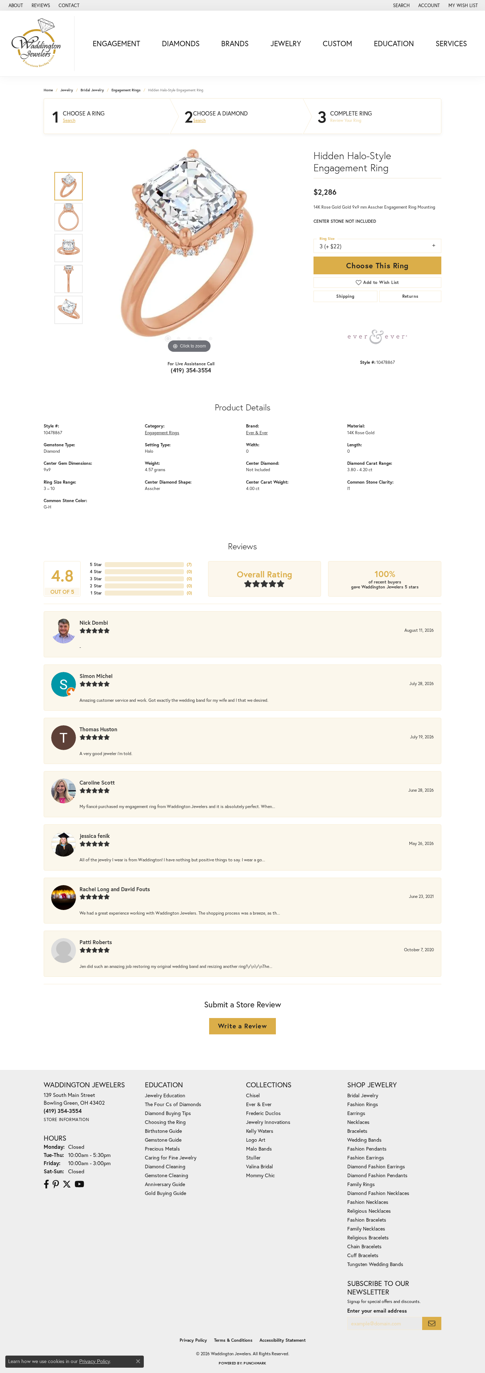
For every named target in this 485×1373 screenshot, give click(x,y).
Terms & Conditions (233, 1340)
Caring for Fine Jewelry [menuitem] (170, 1157)
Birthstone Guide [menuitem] (163, 1130)
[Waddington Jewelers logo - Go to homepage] (39, 43)
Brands (235, 43)
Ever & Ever (257, 432)
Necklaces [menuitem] (358, 1122)
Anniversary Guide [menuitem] (165, 1184)
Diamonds (181, 43)
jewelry (66, 90)
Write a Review (242, 1026)
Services (451, 43)
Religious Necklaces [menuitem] (369, 1210)
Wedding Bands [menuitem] (364, 1139)
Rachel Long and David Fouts (115, 889)
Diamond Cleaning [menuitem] (165, 1166)
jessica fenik (95, 835)
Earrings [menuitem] (356, 1113)
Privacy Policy (193, 1340)
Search (69, 120)
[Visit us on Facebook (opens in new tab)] (46, 1184)
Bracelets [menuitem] (357, 1130)
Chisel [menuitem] (253, 1095)
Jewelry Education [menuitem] (165, 1095)
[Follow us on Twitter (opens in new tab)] (66, 1184)
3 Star (96, 578)
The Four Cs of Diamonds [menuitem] (173, 1104)
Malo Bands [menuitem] (259, 1148)
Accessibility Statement (283, 1340)
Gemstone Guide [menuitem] (163, 1139)
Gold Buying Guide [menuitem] (165, 1193)
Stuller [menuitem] (253, 1157)
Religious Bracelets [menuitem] (368, 1237)
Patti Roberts (96, 942)
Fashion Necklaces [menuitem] (367, 1202)
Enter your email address (377, 1310)
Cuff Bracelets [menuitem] (362, 1255)
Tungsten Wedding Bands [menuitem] (375, 1264)
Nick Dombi (94, 622)
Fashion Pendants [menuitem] (367, 1148)
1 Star (96, 593)
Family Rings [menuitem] (361, 1184)
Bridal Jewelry (92, 90)
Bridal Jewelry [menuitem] (362, 1095)
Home (48, 90)
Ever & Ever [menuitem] (259, 1104)
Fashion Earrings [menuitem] (365, 1157)
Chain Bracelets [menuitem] (364, 1246)
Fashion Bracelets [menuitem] (366, 1219)
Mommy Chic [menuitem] (260, 1175)
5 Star (96, 564)
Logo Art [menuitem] (255, 1139)
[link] (15, 5)
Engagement (116, 43)
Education (394, 43)
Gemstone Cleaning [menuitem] (166, 1175)
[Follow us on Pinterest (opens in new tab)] (56, 1184)
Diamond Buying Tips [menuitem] (168, 1113)
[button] (401, 5)
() (189, 564)
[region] (189, 248)
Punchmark (255, 1363)
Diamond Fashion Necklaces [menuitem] (378, 1193)
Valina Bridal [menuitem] (259, 1166)
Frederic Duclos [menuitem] (263, 1113)
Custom (337, 43)
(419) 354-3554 (191, 370)
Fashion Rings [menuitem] (362, 1104)
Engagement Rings (126, 90)
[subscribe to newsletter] (431, 1323)
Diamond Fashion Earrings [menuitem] (376, 1166)
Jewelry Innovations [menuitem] (268, 1122)
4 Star (96, 571)
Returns (410, 296)
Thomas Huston (98, 729)
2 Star (96, 585)
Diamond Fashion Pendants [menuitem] (377, 1175)
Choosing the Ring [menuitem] (165, 1122)
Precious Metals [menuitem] (162, 1148)
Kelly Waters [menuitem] (259, 1130)
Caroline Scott (97, 782)
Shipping (345, 296)
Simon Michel (96, 675)
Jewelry (286, 43)
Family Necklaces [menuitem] (366, 1228)
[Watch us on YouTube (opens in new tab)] (79, 1184)
